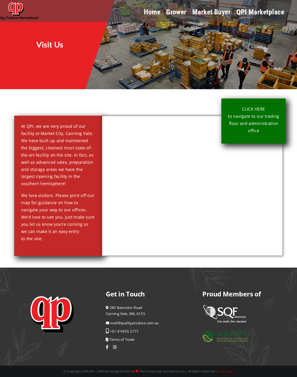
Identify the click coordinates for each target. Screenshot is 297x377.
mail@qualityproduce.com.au (134, 323)
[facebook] (107, 347)
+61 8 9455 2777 (124, 331)
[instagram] (115, 347)
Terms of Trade (121, 339)
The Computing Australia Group (162, 371)
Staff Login (226, 371)
